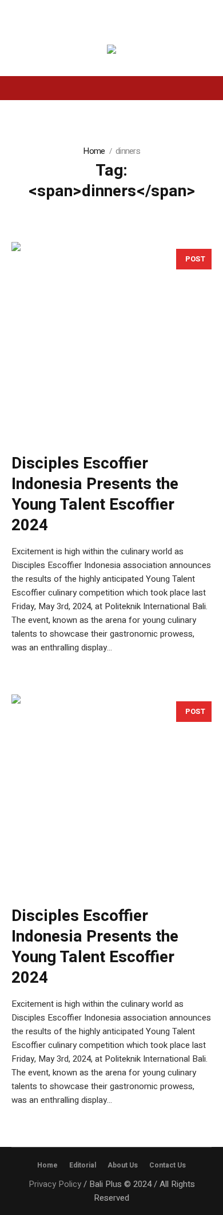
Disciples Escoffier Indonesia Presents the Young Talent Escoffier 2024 (94, 494)
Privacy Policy (55, 1184)
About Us (122, 1165)
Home (94, 151)
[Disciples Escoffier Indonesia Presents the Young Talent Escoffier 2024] (111, 342)
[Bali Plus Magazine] (111, 51)
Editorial (82, 1165)
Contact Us (167, 1165)
